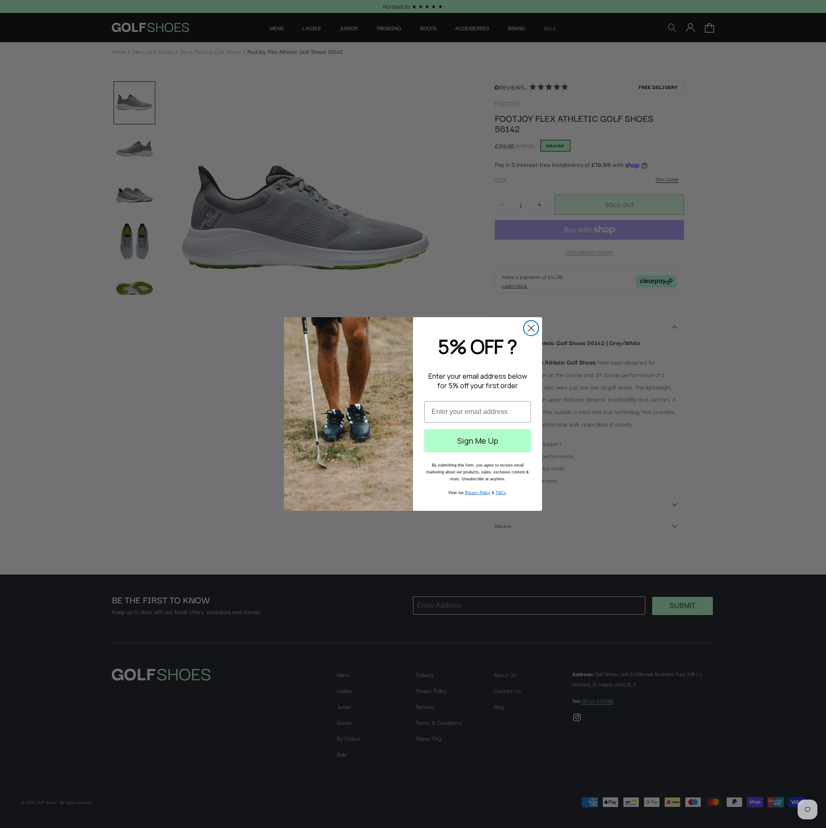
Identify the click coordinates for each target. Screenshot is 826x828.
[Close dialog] (531, 328)
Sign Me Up (477, 441)
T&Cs (501, 493)
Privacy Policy (477, 493)
